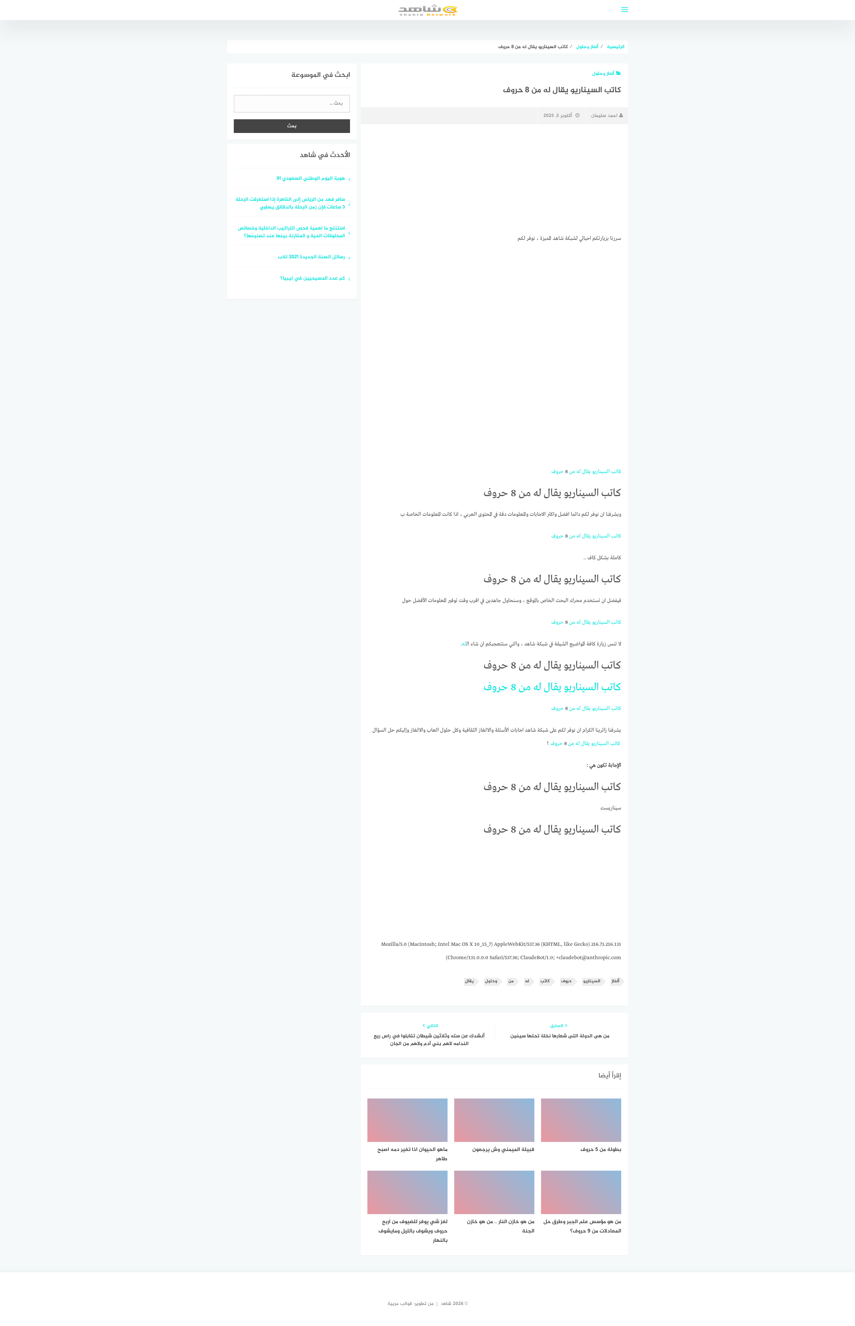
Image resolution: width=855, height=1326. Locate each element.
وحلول (491, 981)
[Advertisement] (494, 179)
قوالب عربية (399, 1304)
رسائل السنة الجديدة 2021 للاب (311, 257)
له (578, 471)
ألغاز (615, 981)
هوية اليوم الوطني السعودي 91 (311, 179)
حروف (557, 471)
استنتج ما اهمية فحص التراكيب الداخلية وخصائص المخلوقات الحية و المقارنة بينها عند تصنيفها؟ (291, 232)
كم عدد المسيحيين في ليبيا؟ (312, 279)
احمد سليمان (604, 116)
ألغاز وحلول (603, 74)
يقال (586, 471)
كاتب (616, 471)
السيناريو (601, 471)
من (572, 471)
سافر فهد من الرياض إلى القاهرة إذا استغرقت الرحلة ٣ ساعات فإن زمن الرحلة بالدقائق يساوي (290, 203)
